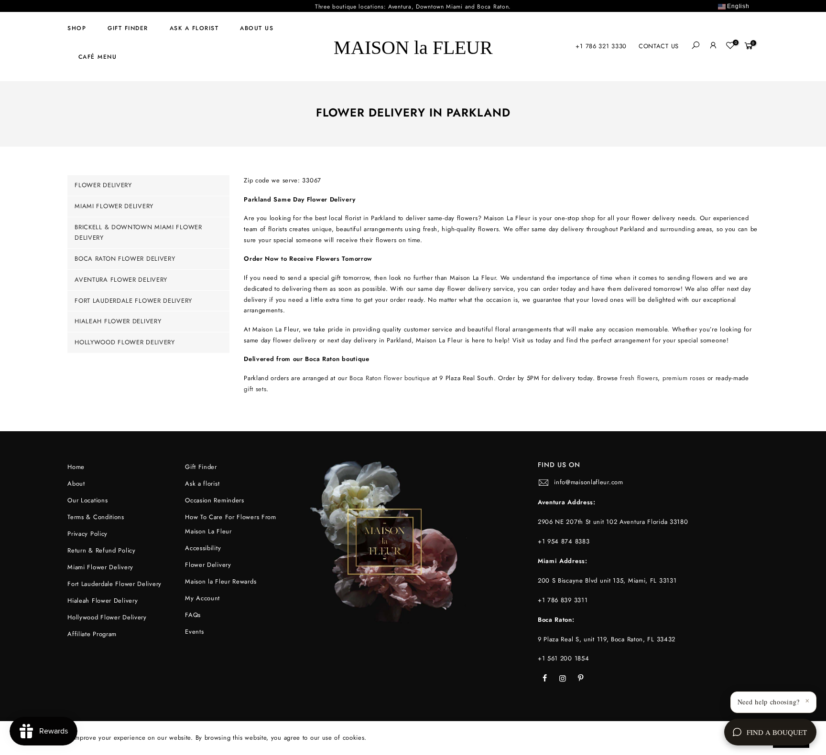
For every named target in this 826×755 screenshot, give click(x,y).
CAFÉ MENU (97, 57)
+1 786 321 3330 (601, 46)
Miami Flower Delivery (114, 206)
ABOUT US (256, 28)
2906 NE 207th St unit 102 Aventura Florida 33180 (613, 521)
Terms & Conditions (95, 516)
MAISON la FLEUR (413, 46)
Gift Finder (128, 28)
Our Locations (87, 500)
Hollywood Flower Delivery (125, 342)
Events (194, 631)
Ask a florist (194, 28)
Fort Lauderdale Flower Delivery (133, 300)
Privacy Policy (87, 533)
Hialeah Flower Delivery (118, 321)
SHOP (76, 28)
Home (76, 466)
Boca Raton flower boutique (389, 378)
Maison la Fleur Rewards (220, 581)
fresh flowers (639, 378)
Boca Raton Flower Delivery (125, 258)
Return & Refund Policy (101, 550)
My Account (202, 598)
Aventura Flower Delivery (121, 279)
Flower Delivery (103, 185)
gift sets (255, 388)
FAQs (193, 614)
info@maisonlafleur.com (588, 482)
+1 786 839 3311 (563, 600)
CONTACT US (659, 46)
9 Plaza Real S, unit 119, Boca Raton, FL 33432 (606, 639)
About (76, 483)
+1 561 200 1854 (563, 658)
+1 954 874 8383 (564, 541)
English (738, 6)
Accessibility (203, 548)
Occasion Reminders (214, 500)
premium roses (684, 378)
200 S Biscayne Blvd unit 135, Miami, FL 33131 (607, 580)
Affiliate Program (92, 633)
